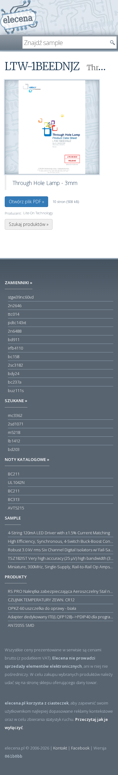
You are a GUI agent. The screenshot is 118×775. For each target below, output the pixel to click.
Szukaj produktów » (28, 224)
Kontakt (60, 748)
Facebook (80, 748)
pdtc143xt (17, 322)
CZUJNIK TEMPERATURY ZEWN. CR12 (41, 600)
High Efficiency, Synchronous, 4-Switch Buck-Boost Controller (60, 541)
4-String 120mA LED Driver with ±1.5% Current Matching (59, 533)
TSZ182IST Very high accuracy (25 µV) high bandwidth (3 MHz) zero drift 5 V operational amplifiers (60, 558)
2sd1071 (15, 424)
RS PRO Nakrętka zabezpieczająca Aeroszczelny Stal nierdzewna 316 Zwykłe (60, 591)
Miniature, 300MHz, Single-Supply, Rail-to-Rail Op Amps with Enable (60, 567)
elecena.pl (19, 17)
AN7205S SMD (21, 625)
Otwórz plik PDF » (26, 202)
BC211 (14, 474)
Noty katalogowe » (27, 459)
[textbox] (64, 42)
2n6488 (14, 331)
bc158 (13, 356)
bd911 (14, 339)
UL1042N (16, 482)
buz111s (16, 390)
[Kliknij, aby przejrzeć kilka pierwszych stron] (52, 127)
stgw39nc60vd (21, 297)
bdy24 (13, 373)
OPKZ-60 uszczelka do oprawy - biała (42, 608)
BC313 (14, 499)
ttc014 (13, 314)
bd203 (14, 449)
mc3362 (15, 415)
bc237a (14, 382)
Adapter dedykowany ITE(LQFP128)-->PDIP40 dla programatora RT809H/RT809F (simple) (60, 617)
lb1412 (14, 441)
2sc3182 (15, 365)
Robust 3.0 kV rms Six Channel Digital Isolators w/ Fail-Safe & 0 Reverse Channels (60, 550)
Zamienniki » (18, 282)
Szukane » (16, 400)
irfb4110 (15, 348)
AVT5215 (16, 508)
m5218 (14, 432)
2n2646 (14, 305)
